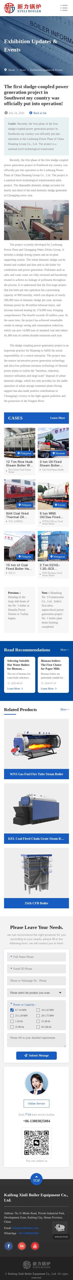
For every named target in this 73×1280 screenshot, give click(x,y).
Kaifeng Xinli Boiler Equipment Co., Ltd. (32, 1273)
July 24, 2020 (16, 113)
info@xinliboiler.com (25, 1228)
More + (64, 649)
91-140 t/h (46, 1027)
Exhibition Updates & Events (46, 69)
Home (12, 69)
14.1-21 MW (47, 1010)
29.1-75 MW (47, 1015)
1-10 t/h (19, 1021)
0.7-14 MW (21, 1010)
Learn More (57, 417)
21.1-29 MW (21, 1015)
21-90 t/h (19, 1027)
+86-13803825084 (28, 1233)
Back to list (39, 113)
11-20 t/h (45, 1021)
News (23, 69)
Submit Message (39, 1055)
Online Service (36, 1103)
